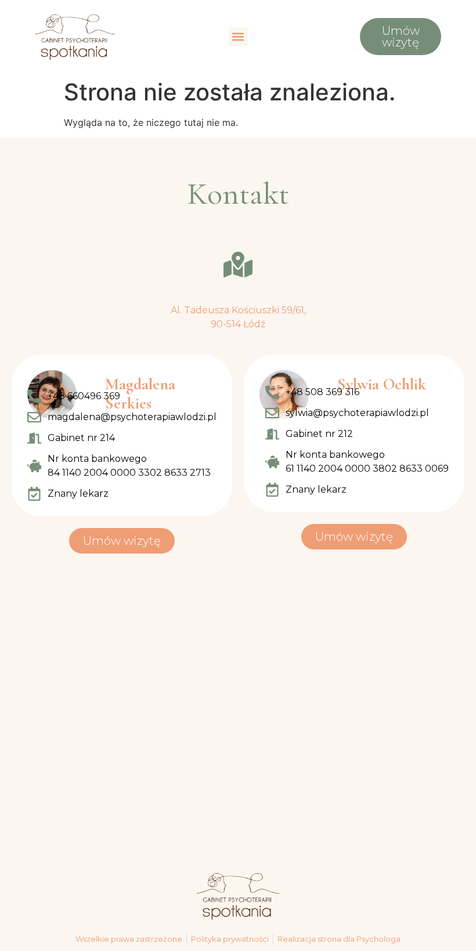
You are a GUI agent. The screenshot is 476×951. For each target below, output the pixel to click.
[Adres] (238, 264)
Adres (238, 293)
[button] (238, 36)
